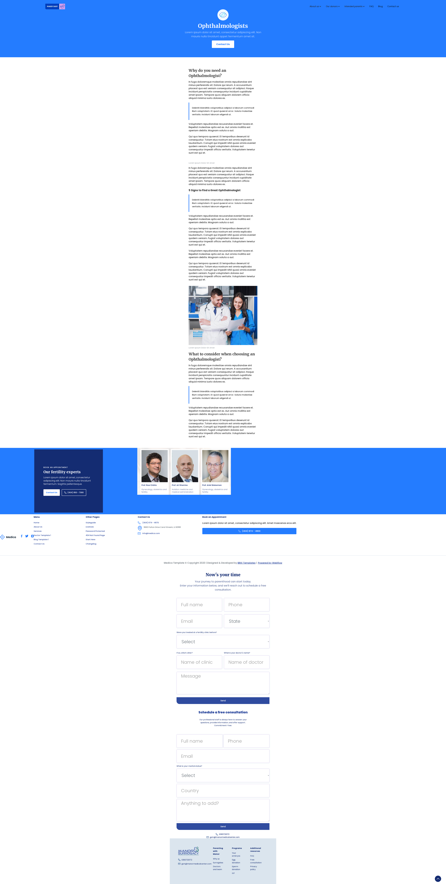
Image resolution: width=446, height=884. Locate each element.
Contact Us (223, 44)
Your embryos (236, 854)
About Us (38, 527)
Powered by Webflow (270, 562)
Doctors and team (217, 868)
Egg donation (236, 861)
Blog (380, 6)
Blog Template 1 (41, 539)
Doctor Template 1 (42, 535)
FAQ (371, 6)
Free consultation (256, 861)
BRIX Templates (247, 562)
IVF (233, 873)
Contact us (393, 6)
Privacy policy (253, 868)
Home (36, 522)
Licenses (90, 527)
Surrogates (218, 862)
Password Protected (95, 531)
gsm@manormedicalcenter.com (225, 837)
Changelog (91, 544)
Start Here (90, 539)
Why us (216, 858)
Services (38, 531)
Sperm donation (236, 868)
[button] (315, 6)
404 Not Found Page (95, 535)
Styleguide (91, 522)
